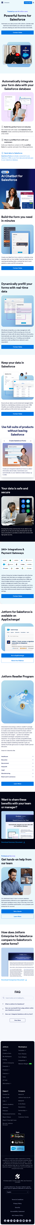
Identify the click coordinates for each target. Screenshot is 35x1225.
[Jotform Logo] (2, 2)
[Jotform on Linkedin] (11, 1221)
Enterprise (7, 2)
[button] (17, 130)
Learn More (17, 784)
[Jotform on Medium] (14, 1221)
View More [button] (17, 1020)
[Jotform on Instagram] (27, 1221)
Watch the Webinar (17, 661)
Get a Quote (17, 911)
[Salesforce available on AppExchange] (17, 1148)
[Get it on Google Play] (17, 1136)
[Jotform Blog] (17, 1221)
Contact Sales (28, 2)
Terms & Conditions (17, 1199)
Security (17, 1207)
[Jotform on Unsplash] (30, 1221)
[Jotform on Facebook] (5, 1221)
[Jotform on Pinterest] (20, 1221)
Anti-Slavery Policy (17, 1215)
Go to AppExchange (17, 655)
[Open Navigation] (33, 2)
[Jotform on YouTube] (24, 1221)
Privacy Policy (17, 1203)
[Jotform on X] (8, 1221)
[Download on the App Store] (17, 1142)
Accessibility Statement (17, 1211)
